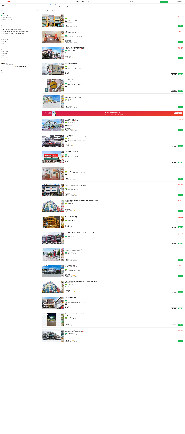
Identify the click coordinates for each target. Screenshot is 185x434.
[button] (38, 5)
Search (164, 1)
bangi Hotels (47, 4)
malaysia (43, 4)
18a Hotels (51, 4)
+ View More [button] (3, 36)
